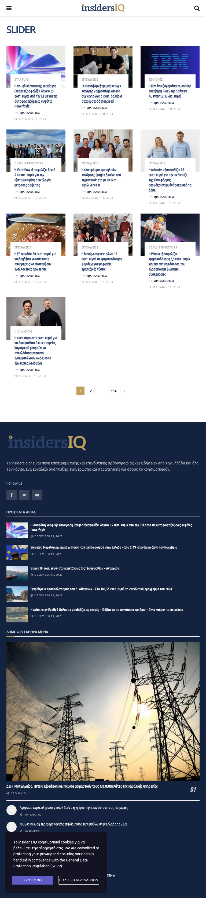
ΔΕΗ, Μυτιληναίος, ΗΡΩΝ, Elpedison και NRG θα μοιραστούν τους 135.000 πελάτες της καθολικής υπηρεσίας (82, 786)
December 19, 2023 (31, 119)
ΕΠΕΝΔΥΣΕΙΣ (90, 79)
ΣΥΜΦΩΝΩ (32, 880)
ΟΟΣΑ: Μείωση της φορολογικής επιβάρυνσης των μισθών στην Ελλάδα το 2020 (73, 824)
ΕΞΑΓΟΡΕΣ (156, 79)
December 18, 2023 (98, 114)
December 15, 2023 (165, 202)
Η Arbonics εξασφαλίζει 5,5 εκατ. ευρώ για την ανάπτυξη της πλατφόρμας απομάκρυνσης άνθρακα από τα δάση (170, 180)
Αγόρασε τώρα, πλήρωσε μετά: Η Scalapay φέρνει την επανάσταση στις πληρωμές (74, 807)
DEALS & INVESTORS (28, 163)
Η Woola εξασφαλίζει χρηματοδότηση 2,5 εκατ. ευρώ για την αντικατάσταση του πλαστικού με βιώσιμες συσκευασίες (169, 264)
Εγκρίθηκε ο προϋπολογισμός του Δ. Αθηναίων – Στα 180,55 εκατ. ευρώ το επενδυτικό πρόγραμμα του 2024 (101, 589)
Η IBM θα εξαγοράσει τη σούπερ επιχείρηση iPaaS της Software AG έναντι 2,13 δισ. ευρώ (170, 91)
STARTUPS (21, 79)
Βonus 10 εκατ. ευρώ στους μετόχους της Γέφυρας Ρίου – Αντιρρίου (75, 568)
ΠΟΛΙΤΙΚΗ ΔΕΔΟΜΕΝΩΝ (78, 880)
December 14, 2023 (98, 281)
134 (113, 391)
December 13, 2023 (31, 375)
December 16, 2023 (98, 197)
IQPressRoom (29, 112)
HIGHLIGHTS (23, 331)
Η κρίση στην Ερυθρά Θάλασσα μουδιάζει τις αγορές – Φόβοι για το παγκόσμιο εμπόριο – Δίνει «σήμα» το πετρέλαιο (107, 609)
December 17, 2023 (31, 197)
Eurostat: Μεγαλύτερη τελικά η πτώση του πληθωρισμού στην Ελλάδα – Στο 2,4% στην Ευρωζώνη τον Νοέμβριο (104, 547)
